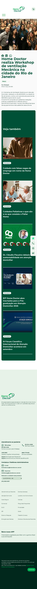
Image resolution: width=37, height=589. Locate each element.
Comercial (4, 503)
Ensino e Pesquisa (6, 515)
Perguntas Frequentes (24, 503)
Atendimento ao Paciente (8, 491)
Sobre (19, 511)
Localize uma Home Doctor (25, 495)
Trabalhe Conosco (22, 515)
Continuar (31, 569)
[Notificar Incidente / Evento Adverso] (33, 248)
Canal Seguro (5, 499)
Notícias (20, 499)
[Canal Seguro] (33, 253)
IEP (2, 511)
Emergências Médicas (7, 519)
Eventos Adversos (22, 491)
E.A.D (2, 507)
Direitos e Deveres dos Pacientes (27, 519)
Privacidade (21, 507)
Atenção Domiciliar (6, 495)
